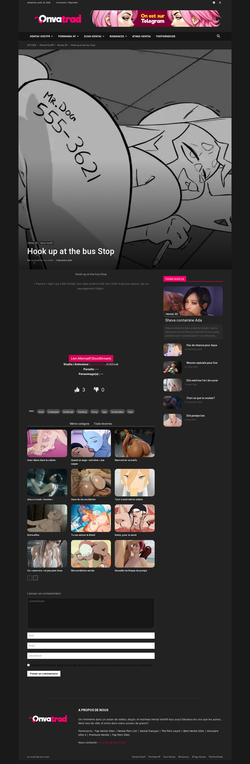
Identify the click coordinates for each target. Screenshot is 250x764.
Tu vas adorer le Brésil (83, 535)
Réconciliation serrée (82, 570)
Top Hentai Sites (105, 731)
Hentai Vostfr (40, 36)
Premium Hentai (99, 734)
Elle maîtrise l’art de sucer (202, 380)
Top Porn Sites (121, 734)
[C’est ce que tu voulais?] (172, 402)
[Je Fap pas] (97, 389)
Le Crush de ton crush (42, 260)
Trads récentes (103, 423)
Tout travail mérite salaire (129, 499)
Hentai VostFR (47, 45)
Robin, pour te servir (126, 535)
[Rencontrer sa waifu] (135, 443)
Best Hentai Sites (193, 731)
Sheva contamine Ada (183, 320)
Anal (41, 411)
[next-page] (35, 578)
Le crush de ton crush (111, 742)
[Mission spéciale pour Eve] (172, 367)
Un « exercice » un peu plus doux (44, 570)
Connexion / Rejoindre (67, 2)
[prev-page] (29, 578)
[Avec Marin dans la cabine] (47, 443)
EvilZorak (68, 411)
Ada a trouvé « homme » (40, 499)
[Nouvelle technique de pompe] (135, 554)
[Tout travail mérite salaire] (135, 482)
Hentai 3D (172, 314)
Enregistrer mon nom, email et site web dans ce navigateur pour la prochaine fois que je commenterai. (92, 665)
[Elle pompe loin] (172, 420)
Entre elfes (33, 535)
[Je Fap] (77, 389)
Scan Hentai (92, 36)
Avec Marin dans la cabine (41, 460)
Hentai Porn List (127, 731)
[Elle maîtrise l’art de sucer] (172, 385)
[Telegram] (214, 2)
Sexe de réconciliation (83, 499)
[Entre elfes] (47, 518)
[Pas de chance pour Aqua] (172, 349)
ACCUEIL (31, 45)
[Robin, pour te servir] (135, 518)
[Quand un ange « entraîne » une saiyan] (91, 443)
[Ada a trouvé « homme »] (47, 482)
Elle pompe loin (195, 415)
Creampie (53, 411)
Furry (95, 411)
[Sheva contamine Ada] (193, 301)
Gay (104, 411)
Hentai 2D (62, 45)
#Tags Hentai (141, 36)
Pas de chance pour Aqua (201, 345)
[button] (218, 36)
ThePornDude (165, 36)
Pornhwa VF (67, 36)
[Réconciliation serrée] (91, 554)
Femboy (82, 411)
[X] (220, 2)
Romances (117, 36)
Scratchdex (97, 364)
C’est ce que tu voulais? (200, 398)
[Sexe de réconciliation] (91, 482)
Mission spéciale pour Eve (201, 362)
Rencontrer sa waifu (126, 460)
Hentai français (149, 731)
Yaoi (130, 411)
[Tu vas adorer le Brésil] (91, 518)
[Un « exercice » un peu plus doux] (47, 554)
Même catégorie (79, 423)
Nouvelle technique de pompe (131, 570)
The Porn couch (170, 731)
